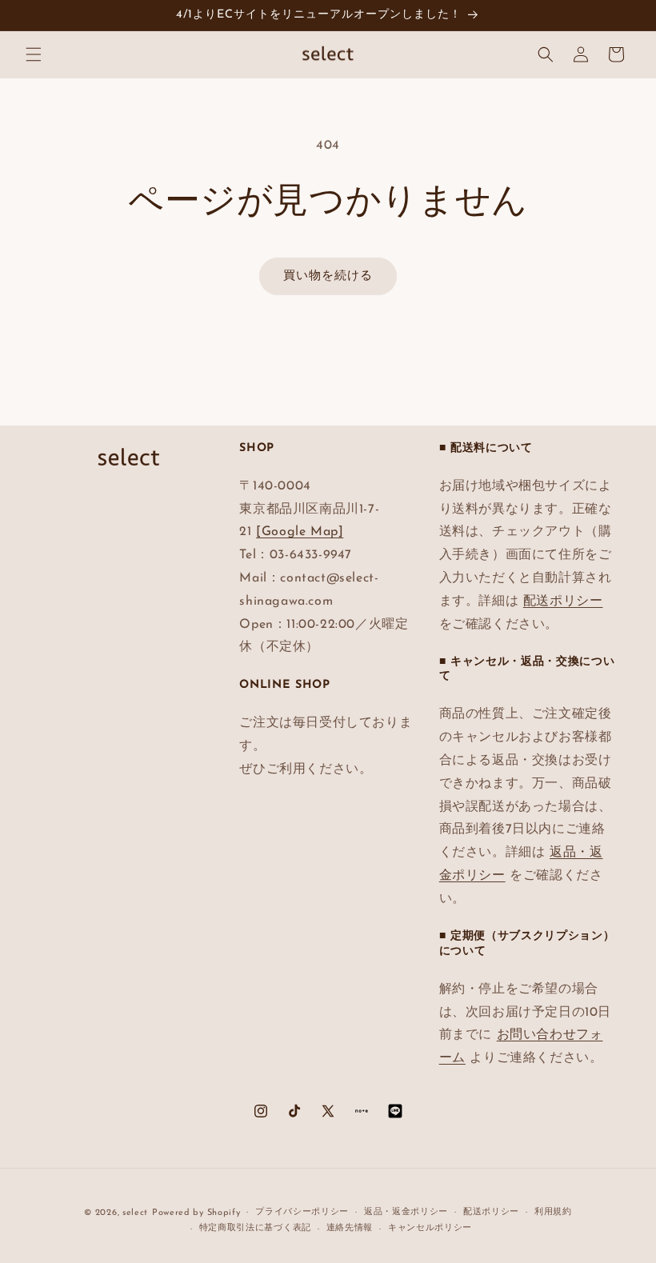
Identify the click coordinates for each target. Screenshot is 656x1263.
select (135, 1213)
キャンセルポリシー (430, 1228)
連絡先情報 (350, 1228)
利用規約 (553, 1212)
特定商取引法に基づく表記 (255, 1228)
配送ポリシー (563, 601)
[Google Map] (299, 532)
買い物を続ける (328, 276)
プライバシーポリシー (302, 1212)
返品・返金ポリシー (406, 1212)
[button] (33, 54)
